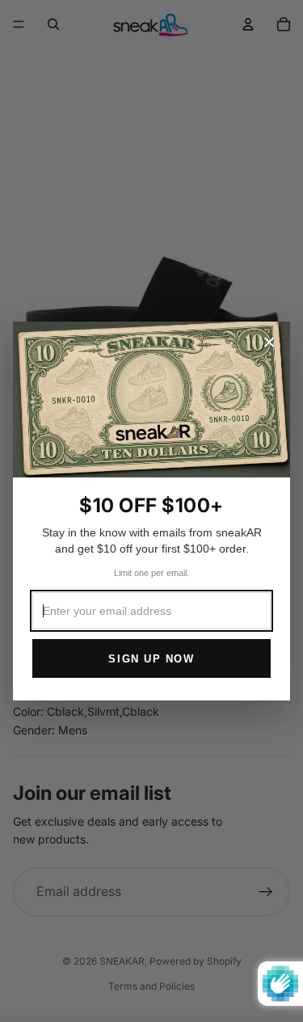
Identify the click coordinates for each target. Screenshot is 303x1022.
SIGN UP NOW (151, 659)
